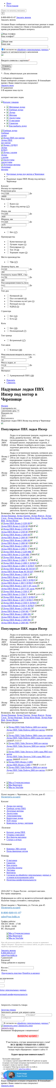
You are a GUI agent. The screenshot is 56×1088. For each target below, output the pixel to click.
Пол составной (18, 298)
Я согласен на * (27, 1023)
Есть (13, 319)
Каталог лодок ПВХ (16, 832)
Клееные (16, 350)
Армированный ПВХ (22, 375)
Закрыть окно (7, 85)
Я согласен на (27, 49)
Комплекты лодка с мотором (20, 823)
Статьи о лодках (14, 839)
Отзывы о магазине (16, 835)
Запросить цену (25, 1025)
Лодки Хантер (23, 516)
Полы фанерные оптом (17, 851)
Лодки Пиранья (8, 516)
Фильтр (4, 406)
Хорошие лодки (18, 252)
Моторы (13, 115)
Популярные (17, 247)
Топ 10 (14, 250)
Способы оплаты (14, 868)
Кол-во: (5, 967)
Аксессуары (14, 118)
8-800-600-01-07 (8, 17)
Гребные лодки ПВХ (16, 808)
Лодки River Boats (31, 518)
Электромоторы (14, 816)
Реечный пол (17, 304)
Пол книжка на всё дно (22, 301)
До (30, 193)
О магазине (14, 120)
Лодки (12, 112)
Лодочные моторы (15, 811)
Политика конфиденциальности (21, 880)
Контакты (11, 872)
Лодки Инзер (12, 520)
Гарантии (13, 123)
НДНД (14, 306)
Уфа (14, 262)
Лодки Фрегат (37, 516)
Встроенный (18, 340)
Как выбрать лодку (18, 126)
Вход (9, 3)
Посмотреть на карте (10, 797)
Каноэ (14, 204)
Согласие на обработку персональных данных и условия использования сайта (29, 876)
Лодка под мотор (20, 206)
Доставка (11, 870)
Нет (13, 232)
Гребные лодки (16, 110)
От (2, 193)
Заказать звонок (23, 17)
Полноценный (18, 331)
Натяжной (16, 296)
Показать (11, 380)
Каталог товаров (11, 102)
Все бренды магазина (16, 837)
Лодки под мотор (15, 806)
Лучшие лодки (18, 244)
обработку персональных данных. (33, 49)
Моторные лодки (17, 107)
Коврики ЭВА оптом (16, 849)
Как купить (12, 865)
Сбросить (11, 382)
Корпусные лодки (15, 818)
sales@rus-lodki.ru (10, 916)
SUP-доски (12, 820)
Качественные (18, 242)
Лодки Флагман (15, 518)
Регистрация (12, 6)
